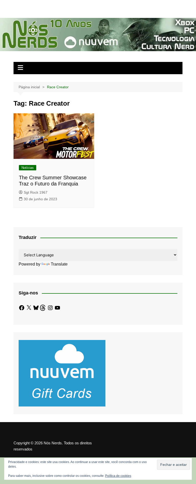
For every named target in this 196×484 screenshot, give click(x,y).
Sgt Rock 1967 (35, 192)
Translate (59, 264)
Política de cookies (118, 476)
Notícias (27, 168)
